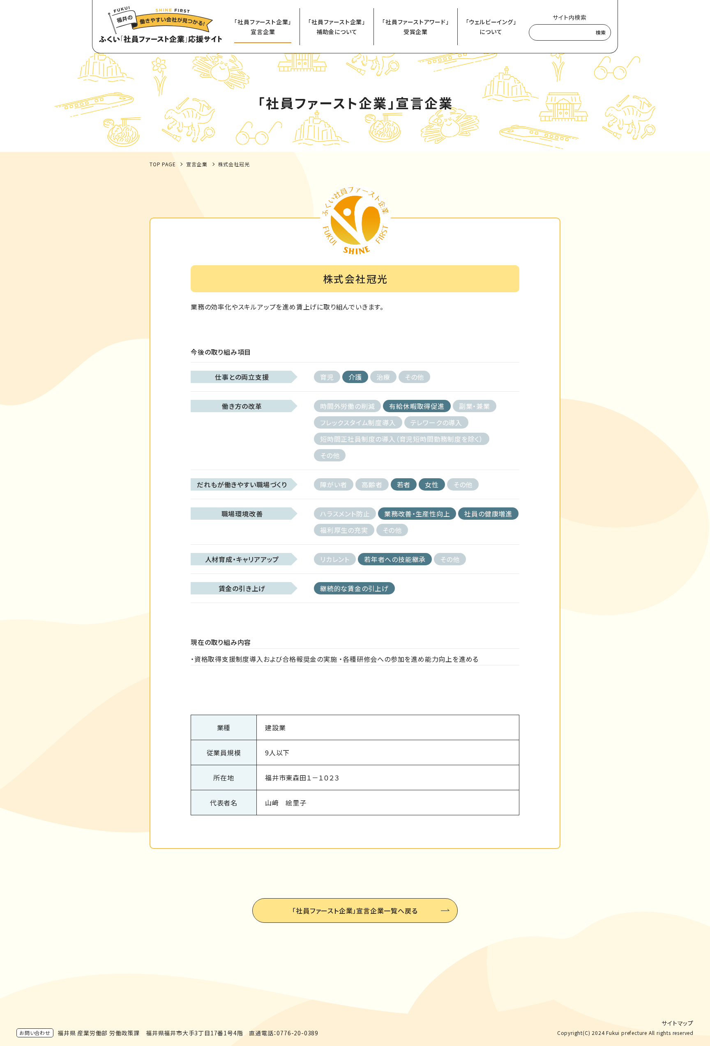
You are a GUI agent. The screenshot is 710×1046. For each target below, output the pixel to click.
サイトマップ (678, 1023)
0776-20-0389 (297, 1033)
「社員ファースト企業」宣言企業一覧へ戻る (354, 910)
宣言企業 (196, 164)
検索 (601, 32)
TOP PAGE (162, 164)
